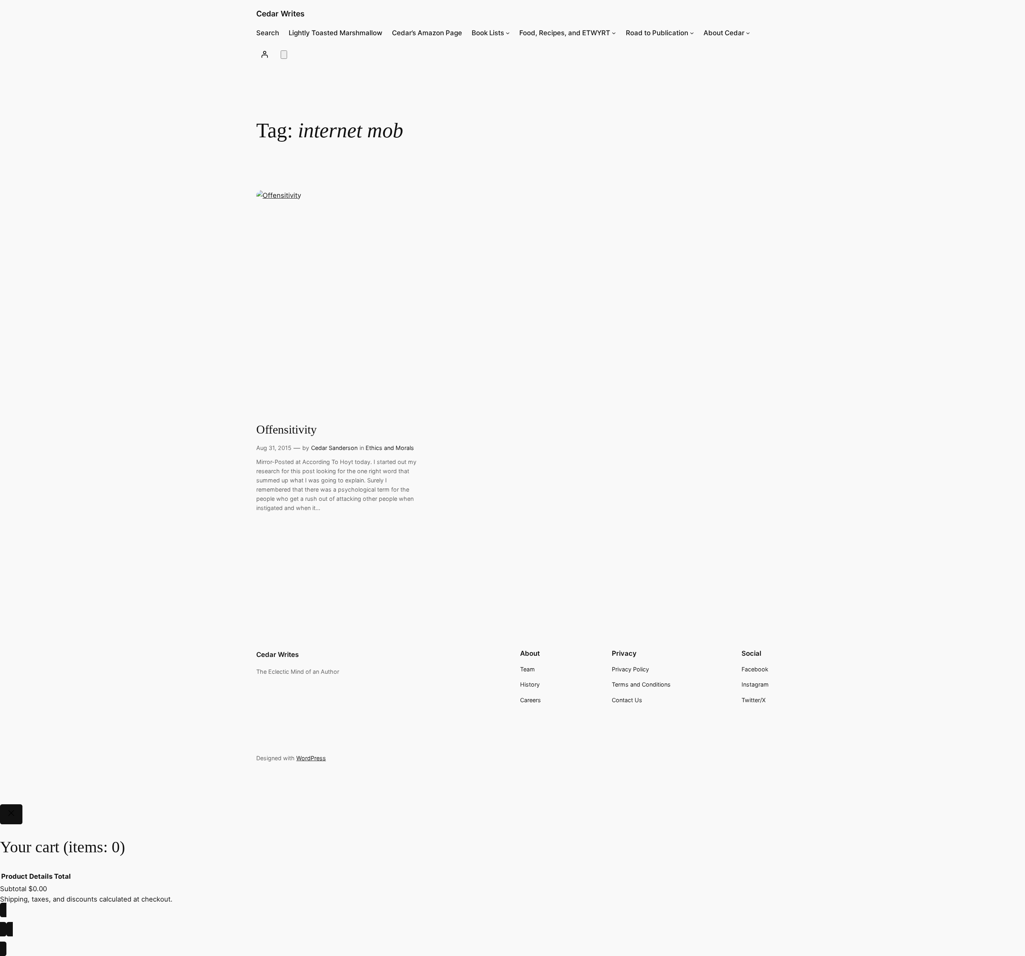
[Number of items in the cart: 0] (284, 54)
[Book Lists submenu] (508, 33)
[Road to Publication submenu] (692, 33)
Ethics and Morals (390, 447)
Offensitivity (286, 429)
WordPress (311, 758)
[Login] (264, 54)
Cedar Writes (280, 13)
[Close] (11, 814)
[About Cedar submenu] (748, 33)
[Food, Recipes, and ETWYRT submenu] (614, 33)
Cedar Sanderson (334, 447)
